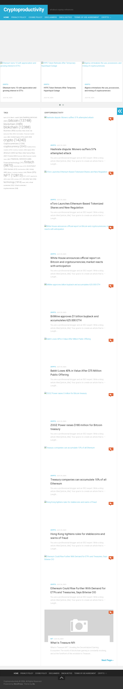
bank (7, 117)
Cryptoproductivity (24, 10)
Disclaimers (51, 17)
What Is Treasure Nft (62, 642)
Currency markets (20, 150)
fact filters (21, 153)
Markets (12, 169)
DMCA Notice (65, 17)
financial (21, 156)
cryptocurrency (15, 146)
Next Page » (107, 660)
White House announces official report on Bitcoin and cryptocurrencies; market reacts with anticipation (76, 261)
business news (22, 131)
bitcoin (20, 121)
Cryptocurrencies (14, 143)
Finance (12, 156)
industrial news (19, 166)
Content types (17, 137)
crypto (105, 17)
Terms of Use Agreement (86, 17)
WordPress (18, 684)
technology (13, 182)
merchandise (23, 169)
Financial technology (14, 163)
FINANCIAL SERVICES (21, 159)
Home (6, 17)
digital (31, 150)
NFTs (26, 176)
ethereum (9, 153)
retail (10, 179)
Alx (33, 684)
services (18, 179)
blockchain (13, 124)
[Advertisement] (61, 41)
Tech (32, 179)
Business (9, 131)
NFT (51, 639)
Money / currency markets (17, 172)
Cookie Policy (35, 17)
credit (28, 137)
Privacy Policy (18, 17)
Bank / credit (17, 117)
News (31, 172)
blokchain (17, 127)
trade (25, 182)
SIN (26, 179)
